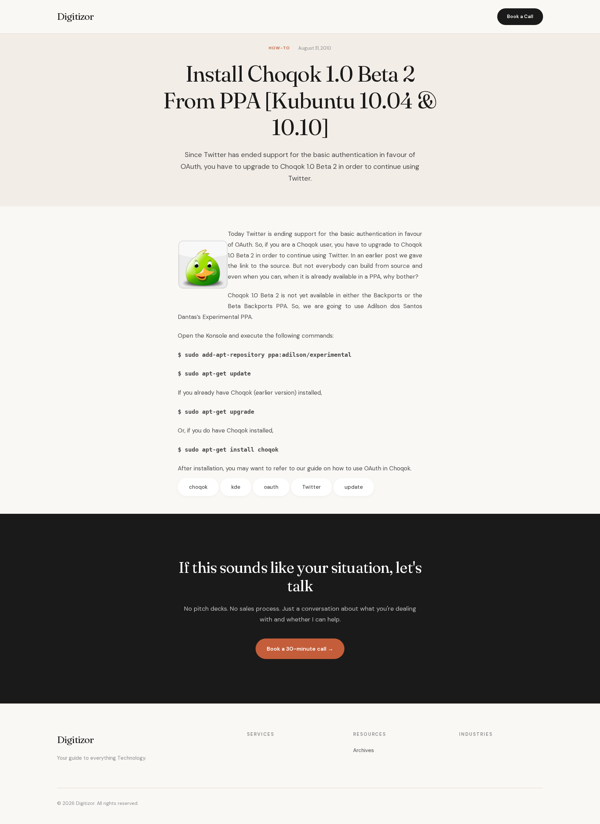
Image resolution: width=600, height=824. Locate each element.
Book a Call (520, 16)
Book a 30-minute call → (300, 648)
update (353, 487)
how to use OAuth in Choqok (371, 468)
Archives (363, 750)
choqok (198, 487)
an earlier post (377, 255)
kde (235, 487)
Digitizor (75, 16)
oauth (271, 487)
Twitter (311, 487)
